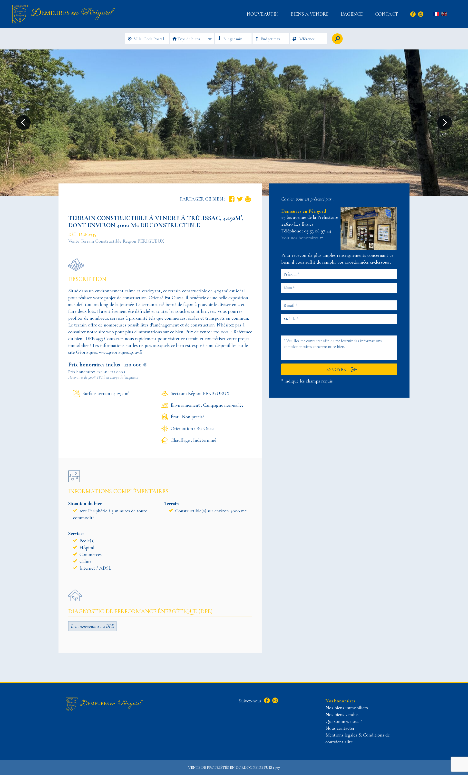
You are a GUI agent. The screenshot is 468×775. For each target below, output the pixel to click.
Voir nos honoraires (300, 238)
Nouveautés (263, 14)
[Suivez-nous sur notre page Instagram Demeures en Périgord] (274, 701)
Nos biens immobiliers (346, 708)
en (444, 14)
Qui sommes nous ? (343, 721)
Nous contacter (340, 728)
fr (436, 14)
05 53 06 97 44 (317, 231)
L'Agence (352, 14)
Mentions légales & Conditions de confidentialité (357, 738)
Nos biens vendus (342, 715)
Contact (386, 14)
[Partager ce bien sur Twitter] (240, 199)
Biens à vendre (310, 14)
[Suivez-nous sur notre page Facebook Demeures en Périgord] (266, 701)
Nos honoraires (340, 701)
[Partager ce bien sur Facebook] (231, 199)
